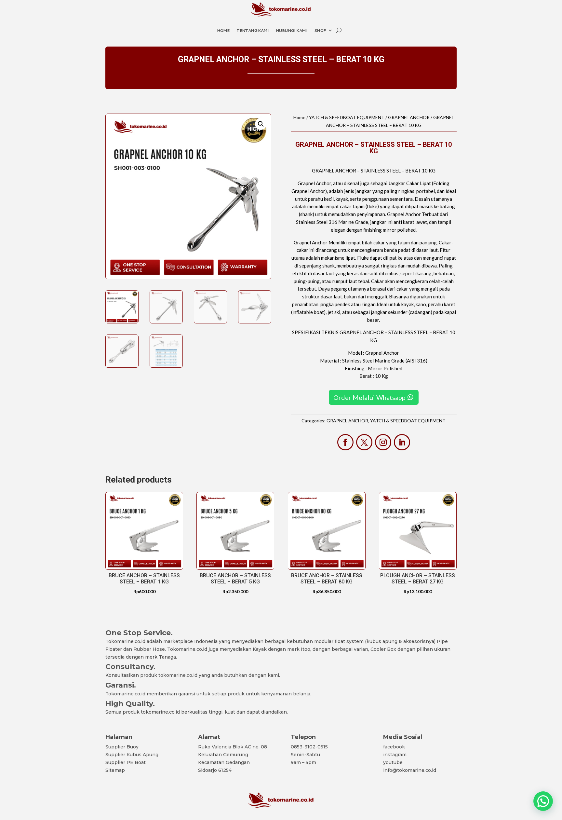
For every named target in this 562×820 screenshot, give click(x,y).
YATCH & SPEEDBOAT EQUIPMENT (346, 117)
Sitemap (115, 770)
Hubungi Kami (291, 30)
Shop (320, 30)
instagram (395, 755)
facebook (394, 747)
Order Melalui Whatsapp (369, 397)
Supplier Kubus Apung (131, 755)
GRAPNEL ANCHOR (409, 117)
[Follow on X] (364, 442)
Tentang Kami (252, 30)
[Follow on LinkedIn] (402, 442)
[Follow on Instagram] (383, 442)
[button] (261, 124)
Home (223, 30)
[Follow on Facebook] (345, 442)
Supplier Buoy (122, 747)
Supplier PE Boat (125, 762)
